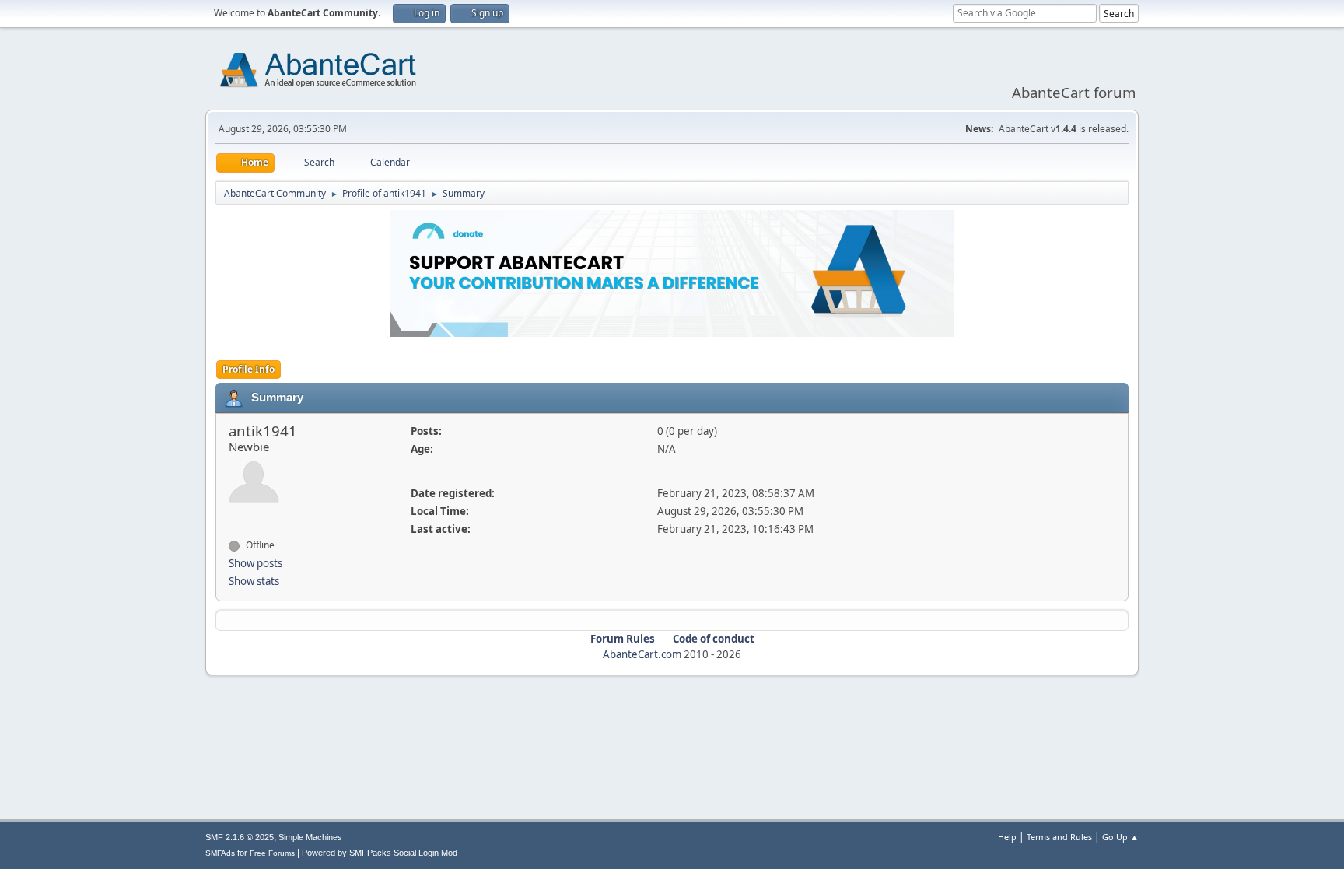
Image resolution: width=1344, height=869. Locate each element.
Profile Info (248, 369)
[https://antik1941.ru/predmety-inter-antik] (235, 517)
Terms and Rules (1059, 837)
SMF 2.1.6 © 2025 (239, 837)
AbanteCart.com (642, 654)
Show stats (254, 581)
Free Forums (272, 853)
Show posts (255, 563)
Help (1007, 837)
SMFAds (220, 853)
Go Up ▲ (1120, 837)
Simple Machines (310, 837)
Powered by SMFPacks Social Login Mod (379, 852)
